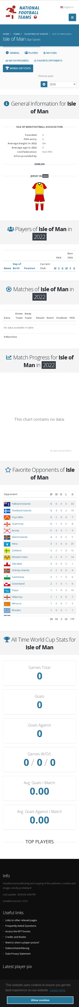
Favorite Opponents (49, 60)
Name (7, 268)
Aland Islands (20, 537)
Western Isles (20, 557)
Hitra (14, 543)
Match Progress (18, 60)
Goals (39, 696)
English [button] (68, 7)
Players (33, 53)
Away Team (28, 315)
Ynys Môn (17, 517)
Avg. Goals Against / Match (39, 812)
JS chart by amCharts (60, 450)
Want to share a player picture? (22, 942)
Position (29, 268)
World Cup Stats (20, 68)
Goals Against (39, 725)
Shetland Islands (21, 510)
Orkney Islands (21, 570)
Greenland (18, 583)
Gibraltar (17, 563)
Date (7, 317)
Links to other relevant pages (21, 920)
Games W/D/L (40, 754)
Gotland (16, 550)
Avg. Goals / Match (39, 783)
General (14, 53)
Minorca (16, 603)
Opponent (10, 494)
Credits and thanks (15, 936)
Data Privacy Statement (17, 953)
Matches (51, 53)
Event (50, 317)
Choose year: (46, 76)
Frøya (15, 590)
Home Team (19, 315)
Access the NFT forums (17, 931)
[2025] (44, 84)
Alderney (17, 597)
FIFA (72, 317)
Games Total (39, 667)
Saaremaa (18, 577)
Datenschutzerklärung (17, 948)
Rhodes (16, 610)
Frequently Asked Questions (20, 925)
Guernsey (18, 523)
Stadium (61, 317)
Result (40, 317)
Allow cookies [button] (40, 1000)
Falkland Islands (21, 503)
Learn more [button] (58, 990)
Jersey (15, 530)
